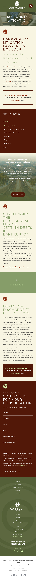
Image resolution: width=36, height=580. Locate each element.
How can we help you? (9, 442)
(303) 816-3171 (18, 544)
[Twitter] (18, 551)
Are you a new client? (9, 436)
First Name (6, 412)
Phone (5, 424)
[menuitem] (17, 121)
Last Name (6, 418)
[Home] (17, 5)
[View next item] (25, 189)
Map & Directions (18, 536)
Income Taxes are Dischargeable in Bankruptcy (18, 267)
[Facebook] (14, 551)
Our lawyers (9, 81)
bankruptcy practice (10, 67)
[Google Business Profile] (22, 551)
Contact (18, 493)
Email (4, 430)
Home (18, 482)
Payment (17, 490)
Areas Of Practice (18, 487)
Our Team (18, 484)
